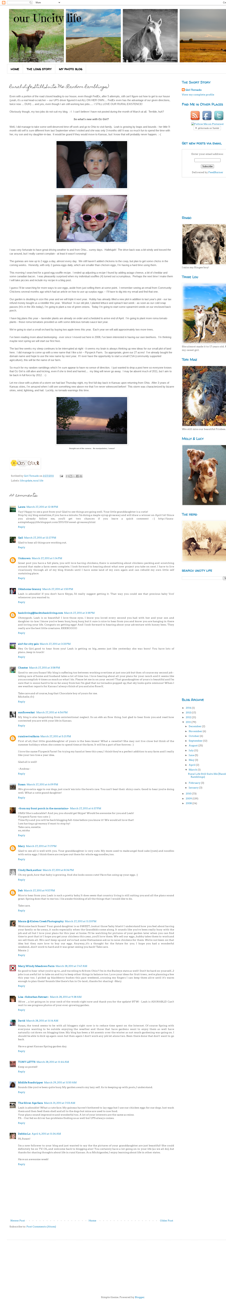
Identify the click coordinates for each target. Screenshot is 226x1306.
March (193, 769)
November (196, 731)
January (194, 787)
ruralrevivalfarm (28, 736)
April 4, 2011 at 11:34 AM (46, 1133)
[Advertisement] (196, 638)
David (21, 1020)
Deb (20, 890)
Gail (20, 537)
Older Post (166, 1220)
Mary (21, 846)
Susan (22, 784)
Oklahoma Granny (29, 589)
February (195, 782)
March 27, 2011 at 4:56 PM (52, 712)
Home (92, 1220)
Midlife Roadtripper (30, 1082)
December (195, 726)
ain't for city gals (28, 643)
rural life (38, 480)
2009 (189, 798)
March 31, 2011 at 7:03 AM (59, 1102)
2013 (189, 712)
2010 (189, 793)
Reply (21, 526)
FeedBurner (215, 172)
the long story (39, 68)
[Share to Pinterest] (81, 476)
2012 (189, 717)
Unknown (24, 558)
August (193, 745)
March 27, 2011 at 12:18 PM (42, 506)
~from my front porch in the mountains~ (43, 808)
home (15, 68)
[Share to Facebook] (77, 476)
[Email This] (67, 476)
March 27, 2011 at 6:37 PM (85, 808)
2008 (189, 803)
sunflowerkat (26, 712)
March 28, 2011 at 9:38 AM (66, 996)
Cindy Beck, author (30, 870)
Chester (23, 667)
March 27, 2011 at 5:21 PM (55, 736)
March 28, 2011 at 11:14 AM (42, 1020)
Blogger (139, 1297)
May (192, 760)
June (192, 755)
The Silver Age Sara (30, 1102)
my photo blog (70, 68)
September (196, 740)
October (194, 736)
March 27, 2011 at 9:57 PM (39, 890)
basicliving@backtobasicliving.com (40, 612)
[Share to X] (74, 476)
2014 (189, 707)
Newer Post (17, 1220)
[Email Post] (61, 476)
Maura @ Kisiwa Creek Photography (41, 921)
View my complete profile (198, 94)
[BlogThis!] (71, 476)
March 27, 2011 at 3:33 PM (55, 643)
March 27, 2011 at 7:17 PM (41, 846)
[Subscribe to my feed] (195, 120)
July (191, 750)
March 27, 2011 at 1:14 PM (47, 558)
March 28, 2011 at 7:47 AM (71, 966)
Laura (21, 506)
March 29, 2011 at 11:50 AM (60, 1082)
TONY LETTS (26, 1061)
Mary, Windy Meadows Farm (36, 966)
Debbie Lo (24, 1133)
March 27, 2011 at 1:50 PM (57, 589)
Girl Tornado (193, 89)
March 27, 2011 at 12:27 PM (40, 537)
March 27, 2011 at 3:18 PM (79, 612)
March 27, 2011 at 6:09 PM (42, 784)
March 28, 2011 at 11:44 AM (53, 1061)
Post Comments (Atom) (41, 1226)
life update (26, 480)
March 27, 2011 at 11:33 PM (80, 921)
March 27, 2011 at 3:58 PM (44, 667)
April (192, 764)
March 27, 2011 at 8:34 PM (58, 870)
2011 (188, 722)
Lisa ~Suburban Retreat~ (33, 996)
